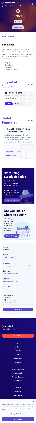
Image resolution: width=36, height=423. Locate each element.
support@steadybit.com (12, 300)
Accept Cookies (18, 419)
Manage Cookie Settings (18, 414)
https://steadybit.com (12, 302)
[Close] (34, 401)
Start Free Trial (11, 200)
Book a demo (10, 236)
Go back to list (9, 37)
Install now (18, 27)
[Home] (12, 4)
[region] (18, 411)
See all (30, 84)
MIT (4, 288)
